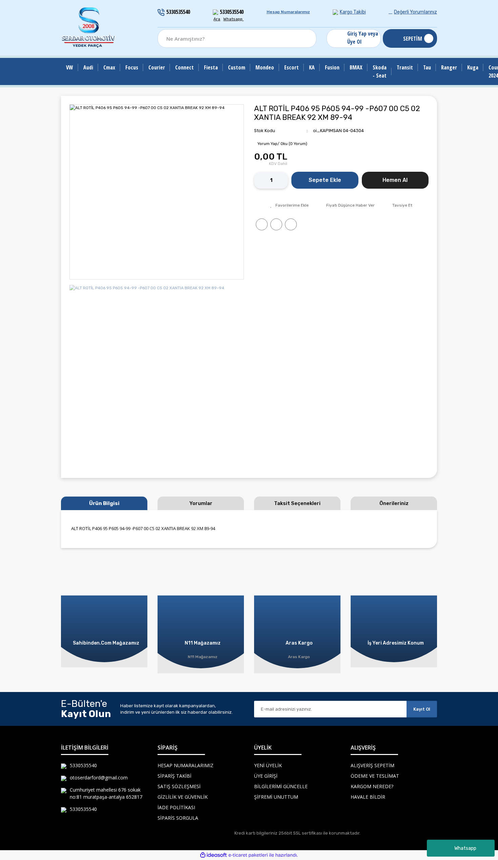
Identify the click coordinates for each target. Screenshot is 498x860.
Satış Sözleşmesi (179, 786)
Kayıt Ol (421, 709)
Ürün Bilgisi (104, 503)
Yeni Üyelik (268, 765)
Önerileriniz (394, 503)
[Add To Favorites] (289, 205)
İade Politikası (176, 807)
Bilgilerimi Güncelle (281, 786)
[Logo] (89, 27)
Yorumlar (200, 503)
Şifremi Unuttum (276, 797)
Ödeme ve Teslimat (375, 776)
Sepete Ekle (325, 180)
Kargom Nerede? (372, 786)
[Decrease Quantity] (259, 180)
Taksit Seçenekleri (297, 503)
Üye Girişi (265, 776)
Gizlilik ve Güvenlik (183, 797)
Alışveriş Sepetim (372, 765)
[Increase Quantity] (283, 180)
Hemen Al (395, 180)
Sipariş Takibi (174, 776)
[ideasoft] (213, 855)
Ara (216, 19)
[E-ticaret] (248, 855)
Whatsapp (465, 848)
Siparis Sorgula (178, 818)
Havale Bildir (368, 797)
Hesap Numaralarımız (288, 11)
